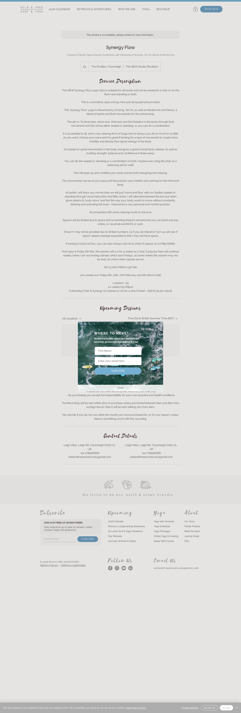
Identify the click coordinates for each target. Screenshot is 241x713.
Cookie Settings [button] (189, 707)
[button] (120, 388)
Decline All (209, 707)
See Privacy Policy (136, 707)
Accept (226, 707)
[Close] (237, 707)
